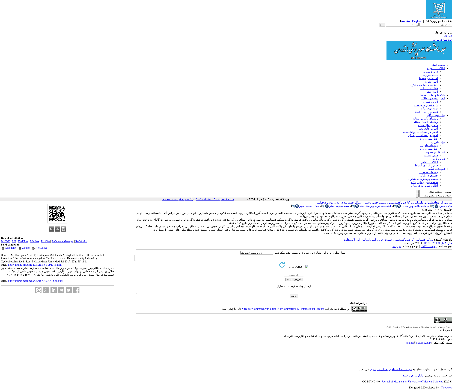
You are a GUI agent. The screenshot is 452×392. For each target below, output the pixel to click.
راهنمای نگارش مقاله (425, 118)
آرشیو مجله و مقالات (433, 98)
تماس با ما (439, 158)
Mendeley (10, 247)
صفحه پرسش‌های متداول (423, 178)
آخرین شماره (430, 101)
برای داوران (438, 141)
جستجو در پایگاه (428, 175)
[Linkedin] (53, 290)
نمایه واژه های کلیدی (426, 111)
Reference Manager (62, 241)
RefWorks (81, 241)
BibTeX (5, 241)
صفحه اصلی (438, 64)
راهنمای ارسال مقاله (426, 121)
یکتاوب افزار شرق (412, 375)
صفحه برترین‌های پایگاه (424, 182)
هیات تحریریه (430, 74)
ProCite (45, 241)
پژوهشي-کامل (429, 246)
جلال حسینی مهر (309, 205)
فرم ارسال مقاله (428, 125)
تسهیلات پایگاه (436, 168)
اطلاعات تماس (429, 162)
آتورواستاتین (369, 239)
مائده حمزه (445, 205)
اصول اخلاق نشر (428, 128)
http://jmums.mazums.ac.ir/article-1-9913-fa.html (35, 264)
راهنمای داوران (429, 145)
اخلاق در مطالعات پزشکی (423, 135)
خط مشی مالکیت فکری (423, 84)
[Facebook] (76, 290)
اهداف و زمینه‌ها (428, 78)
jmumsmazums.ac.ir (418, 342)
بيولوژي (397, 246)
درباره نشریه (430, 71)
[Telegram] (61, 290)
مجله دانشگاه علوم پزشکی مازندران (391, 369)
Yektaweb (446, 387)
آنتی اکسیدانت (352, 239)
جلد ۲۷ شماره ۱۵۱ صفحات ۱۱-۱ (215, 199)
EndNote (23, 241)
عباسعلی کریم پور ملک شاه (375, 205)
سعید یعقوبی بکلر (339, 205)
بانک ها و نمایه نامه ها (432, 95)
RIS (14, 241)
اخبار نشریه (431, 81)
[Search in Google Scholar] (436, 206)
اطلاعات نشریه (436, 68)
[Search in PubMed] (432, 206)
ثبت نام (448, 35)
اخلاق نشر (432, 91)
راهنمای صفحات (428, 172)
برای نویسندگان (436, 115)
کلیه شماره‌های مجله (426, 105)
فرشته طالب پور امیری (415, 205)
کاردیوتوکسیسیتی (403, 239)
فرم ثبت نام (431, 155)
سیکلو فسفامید (424, 239)
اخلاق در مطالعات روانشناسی (420, 131)
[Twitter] (69, 290)
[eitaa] (38, 290)
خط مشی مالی (429, 88)
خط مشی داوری (428, 138)
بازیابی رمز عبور (442, 39)
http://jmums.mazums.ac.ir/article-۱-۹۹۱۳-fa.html (35, 280)
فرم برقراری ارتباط (426, 165)
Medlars (34, 241)
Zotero (26, 247)
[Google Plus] (46, 290)
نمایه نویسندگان (429, 108)
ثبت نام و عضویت (434, 152)
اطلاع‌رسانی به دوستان (424, 185)
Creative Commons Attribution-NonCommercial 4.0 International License (283, 308)
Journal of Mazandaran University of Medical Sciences (412, 381)
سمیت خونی (384, 239)
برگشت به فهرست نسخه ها (178, 199)
